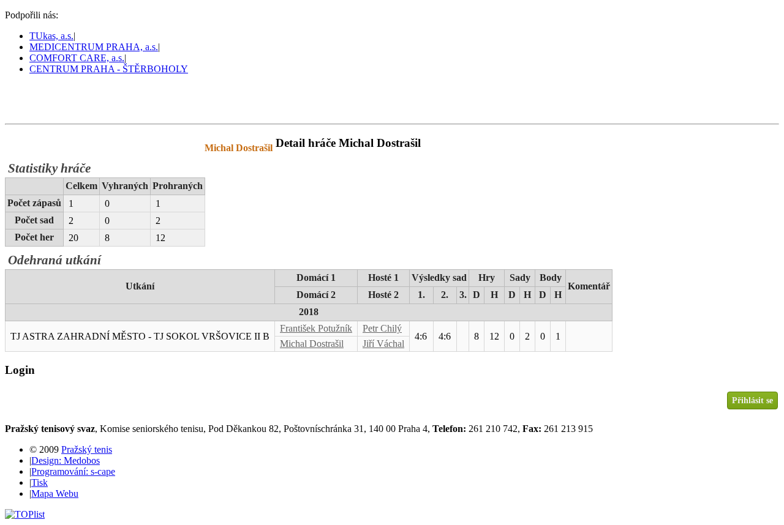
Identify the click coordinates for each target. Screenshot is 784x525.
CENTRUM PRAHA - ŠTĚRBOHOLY (108, 69)
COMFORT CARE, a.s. (76, 58)
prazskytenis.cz (90, 148)
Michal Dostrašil (312, 343)
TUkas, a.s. (51, 36)
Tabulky (162, 148)
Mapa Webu (54, 493)
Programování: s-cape (73, 471)
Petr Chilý (382, 328)
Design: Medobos (65, 460)
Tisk (39, 482)
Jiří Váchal (383, 343)
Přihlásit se (752, 400)
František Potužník (316, 328)
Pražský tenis (60, 99)
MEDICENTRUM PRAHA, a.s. (93, 47)
